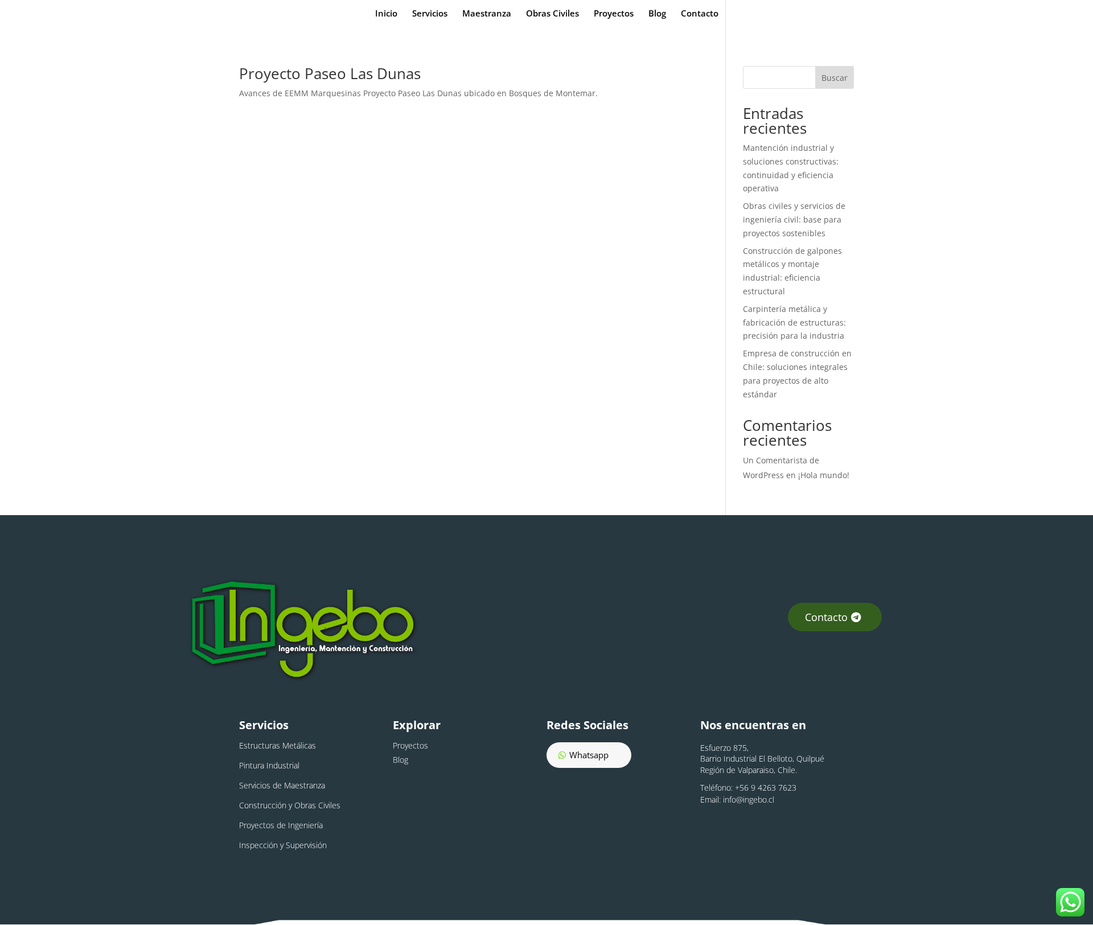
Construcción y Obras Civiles (289, 805)
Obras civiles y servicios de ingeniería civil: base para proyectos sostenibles (794, 219)
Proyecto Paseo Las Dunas (330, 73)
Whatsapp (589, 754)
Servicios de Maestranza (282, 785)
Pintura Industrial (269, 765)
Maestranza (486, 14)
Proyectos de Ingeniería (281, 825)
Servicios (429, 14)
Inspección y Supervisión (283, 845)
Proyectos (614, 14)
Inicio (386, 14)
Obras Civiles (552, 14)
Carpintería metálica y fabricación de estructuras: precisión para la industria (794, 322)
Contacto (699, 14)
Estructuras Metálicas (277, 745)
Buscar (834, 77)
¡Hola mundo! (823, 475)
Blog (657, 14)
